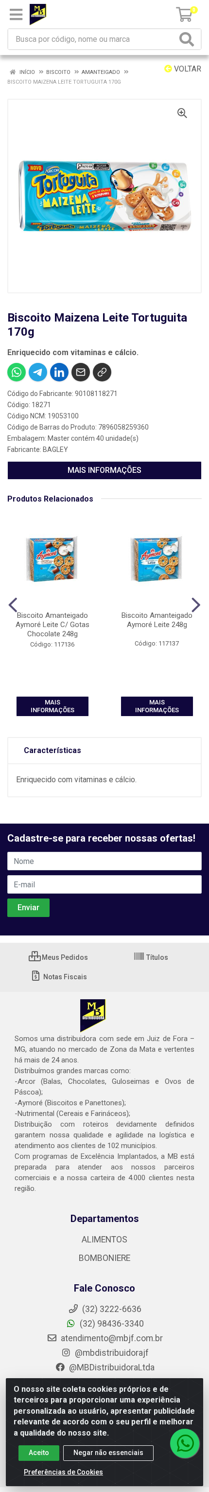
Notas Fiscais (64, 977)
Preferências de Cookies (63, 1472)
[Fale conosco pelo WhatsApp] (184, 1443)
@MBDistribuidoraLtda (111, 1367)
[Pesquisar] (188, 39)
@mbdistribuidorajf (111, 1353)
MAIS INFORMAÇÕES (104, 470)
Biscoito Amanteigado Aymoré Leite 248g (157, 620)
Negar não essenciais (108, 1452)
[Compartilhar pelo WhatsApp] (16, 372)
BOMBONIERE (104, 1258)
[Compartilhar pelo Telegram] (38, 372)
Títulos (156, 957)
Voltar (186, 68)
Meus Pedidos (64, 957)
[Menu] (16, 14)
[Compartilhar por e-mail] (80, 372)
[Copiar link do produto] (102, 372)
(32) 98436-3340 (111, 1324)
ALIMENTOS (104, 1239)
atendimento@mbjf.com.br (112, 1338)
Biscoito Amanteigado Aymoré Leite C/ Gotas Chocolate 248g (52, 624)
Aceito (39, 1452)
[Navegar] (12, 605)
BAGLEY (55, 449)
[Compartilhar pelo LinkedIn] (59, 372)
